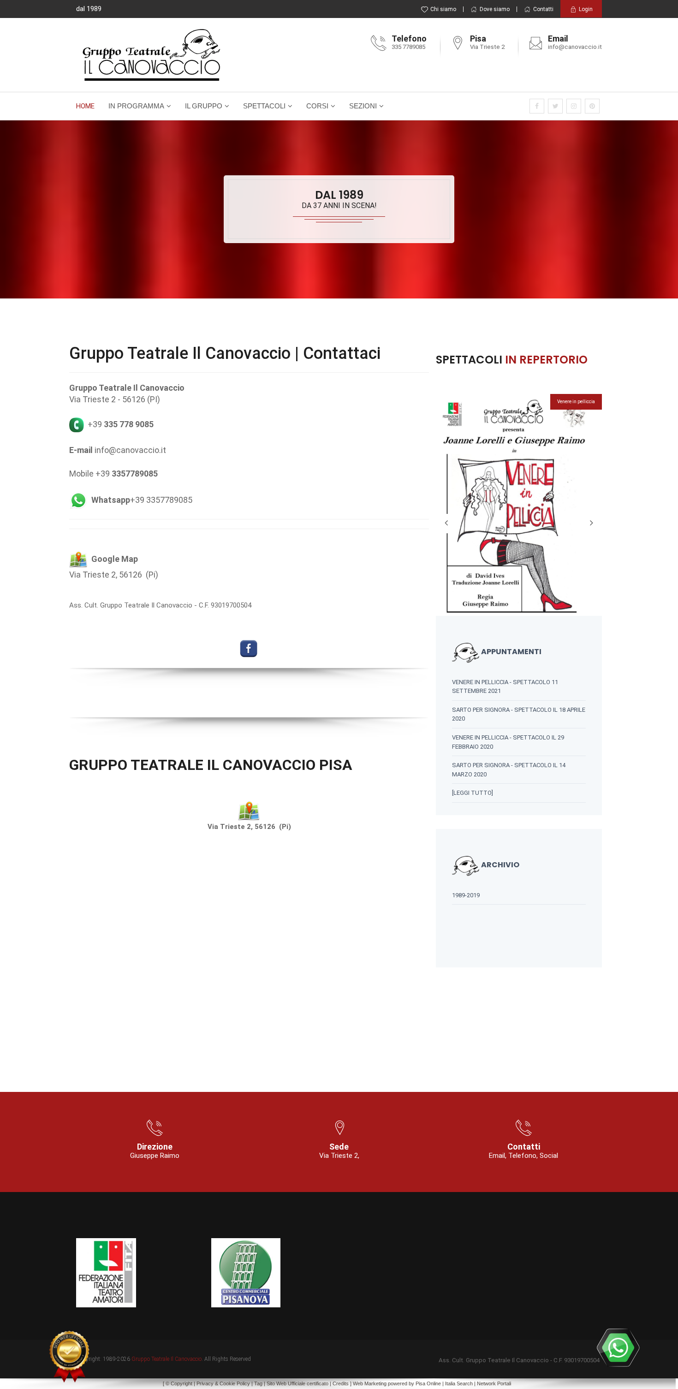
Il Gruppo (203, 106)
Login (586, 9)
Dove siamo (495, 9)
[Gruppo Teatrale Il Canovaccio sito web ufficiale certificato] (69, 1356)
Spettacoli (264, 106)
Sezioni (363, 106)
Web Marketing (370, 1383)
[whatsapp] (618, 1347)
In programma (136, 106)
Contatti (543, 9)
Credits (341, 1383)
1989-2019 (466, 895)
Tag (258, 1383)
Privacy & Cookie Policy (223, 1383)
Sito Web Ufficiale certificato (297, 1383)
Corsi (317, 106)
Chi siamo (443, 9)
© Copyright (179, 1383)
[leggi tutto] (472, 792)
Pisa (420, 1383)
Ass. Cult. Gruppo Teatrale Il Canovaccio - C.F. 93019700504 (160, 605)
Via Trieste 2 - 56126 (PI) (114, 399)
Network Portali (494, 1383)
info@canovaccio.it (575, 46)
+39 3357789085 (141, 500)
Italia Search (459, 1383)
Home (85, 106)
